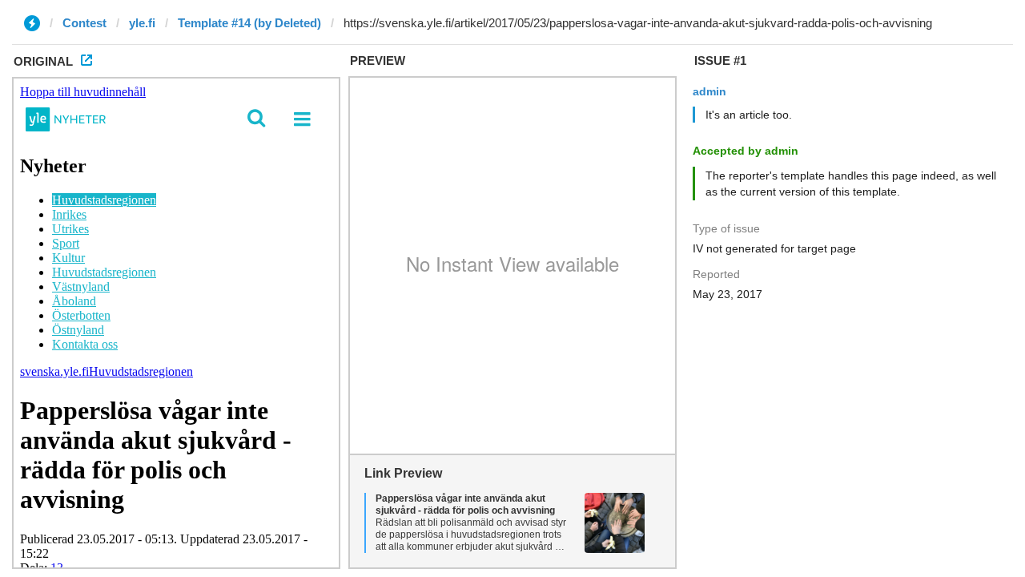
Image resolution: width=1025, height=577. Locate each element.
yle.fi (142, 23)
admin (709, 91)
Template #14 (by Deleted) (249, 23)
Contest (84, 23)
